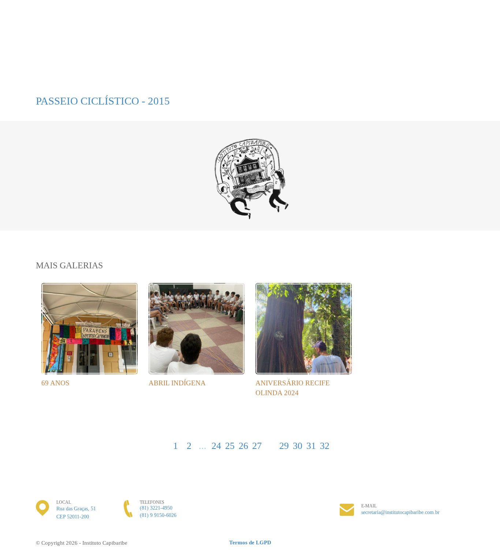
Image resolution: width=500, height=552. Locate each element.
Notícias (306, 72)
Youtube (461, 31)
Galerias (343, 72)
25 (230, 446)
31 (311, 446)
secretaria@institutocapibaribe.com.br (400, 512)
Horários (23, 87)
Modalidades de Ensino (91, 72)
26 (243, 446)
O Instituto (26, 72)
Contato (381, 72)
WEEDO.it (449, 543)
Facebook (475, 31)
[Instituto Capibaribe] (250, 32)
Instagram (447, 31)
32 (324, 446)
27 (257, 446)
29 (284, 446)
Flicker (489, 31)
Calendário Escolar (249, 72)
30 (297, 446)
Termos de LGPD (250, 542)
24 (216, 446)
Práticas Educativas (172, 72)
